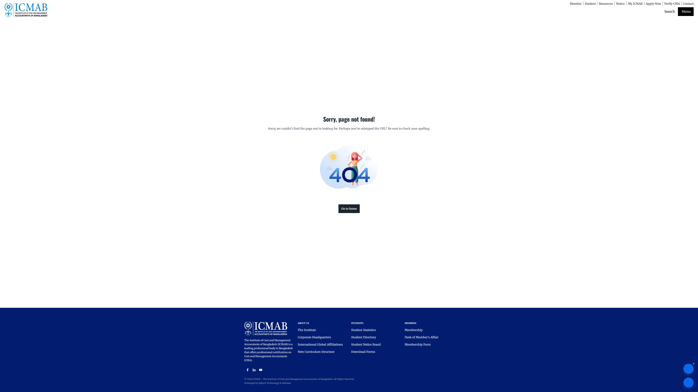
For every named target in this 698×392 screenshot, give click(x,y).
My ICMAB (635, 3)
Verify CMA (672, 3)
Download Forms (363, 352)
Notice (620, 3)
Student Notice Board (366, 344)
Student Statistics (363, 330)
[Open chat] (688, 382)
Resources (606, 3)
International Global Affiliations (320, 344)
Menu (686, 11)
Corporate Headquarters (314, 337)
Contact (688, 3)
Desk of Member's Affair (421, 337)
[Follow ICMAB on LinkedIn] (254, 370)
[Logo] (25, 10)
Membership (414, 330)
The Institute (307, 330)
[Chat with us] (688, 369)
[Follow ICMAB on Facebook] (247, 370)
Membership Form (418, 344)
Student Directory (363, 337)
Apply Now (653, 3)
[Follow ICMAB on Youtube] (260, 370)
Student (590, 3)
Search (669, 11)
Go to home (349, 208)
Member (576, 3)
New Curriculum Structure (316, 352)
